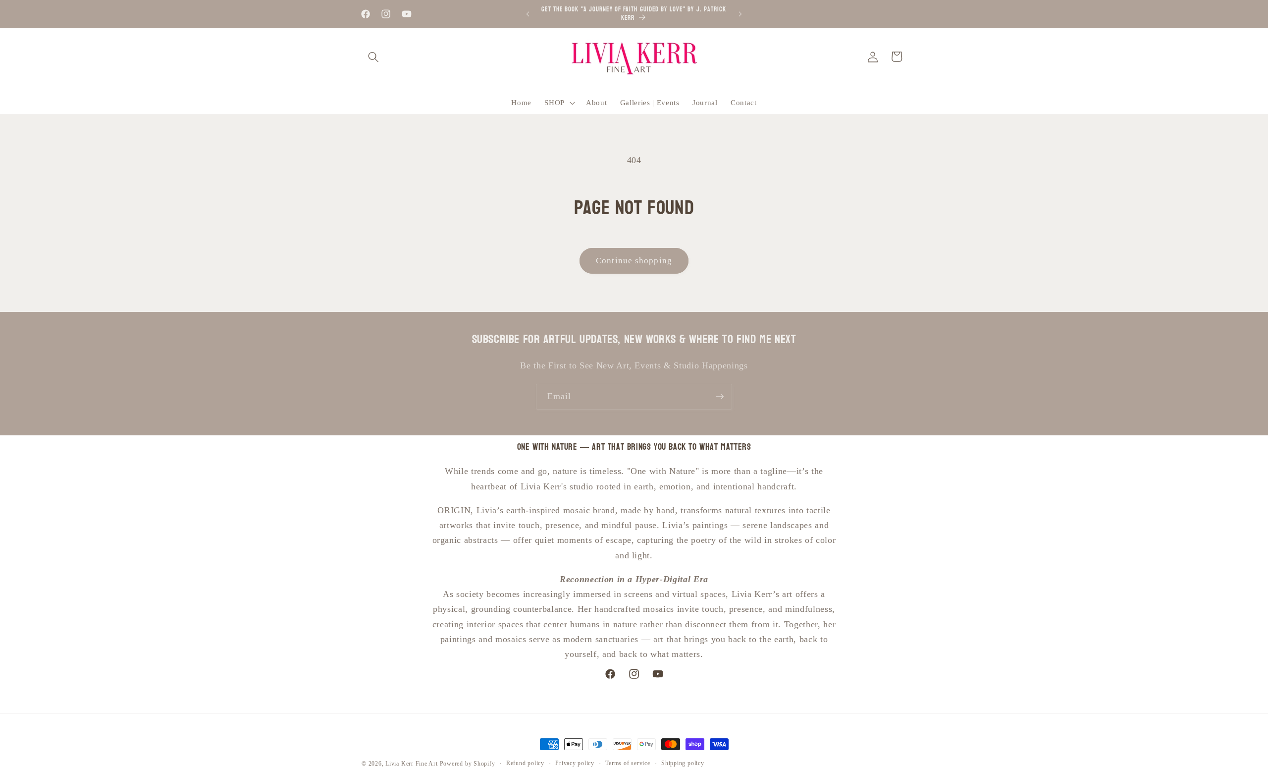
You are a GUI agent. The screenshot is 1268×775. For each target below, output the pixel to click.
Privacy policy (574, 763)
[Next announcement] (740, 13)
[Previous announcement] (528, 13)
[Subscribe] (720, 397)
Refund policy (525, 763)
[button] (373, 56)
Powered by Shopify (467, 763)
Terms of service (627, 763)
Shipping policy (682, 763)
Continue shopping (634, 260)
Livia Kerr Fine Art (411, 763)
